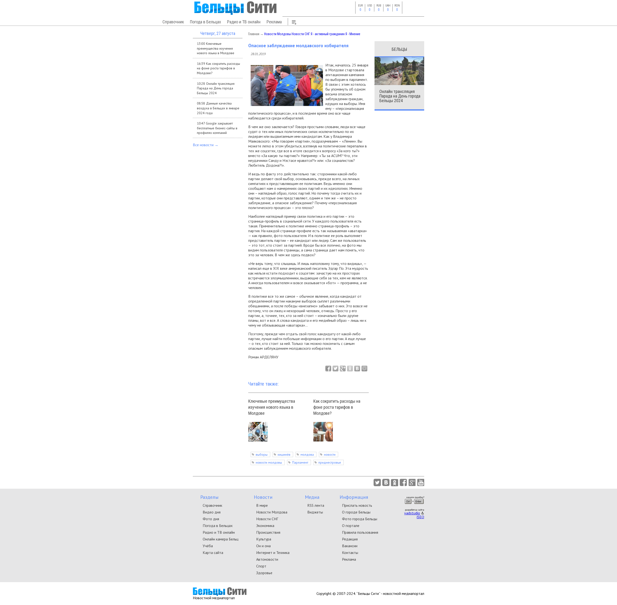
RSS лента (315, 505)
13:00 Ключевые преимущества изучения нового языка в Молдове (215, 48)
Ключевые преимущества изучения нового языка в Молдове (271, 407)
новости (329, 454)
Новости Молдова (271, 512)
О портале (350, 525)
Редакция (350, 539)
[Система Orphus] (414, 505)
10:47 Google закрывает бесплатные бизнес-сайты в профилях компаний (217, 128)
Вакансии (349, 545)
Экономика (265, 525)
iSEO (420, 516)
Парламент (300, 462)
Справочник (173, 21)
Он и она (263, 545)
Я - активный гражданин (328, 34)
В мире (262, 505)
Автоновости (267, 559)
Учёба (208, 545)
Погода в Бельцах (205, 21)
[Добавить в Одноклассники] (350, 368)
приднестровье (329, 462)
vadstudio (412, 513)
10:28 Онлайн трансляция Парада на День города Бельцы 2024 (216, 88)
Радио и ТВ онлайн (244, 21)
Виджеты (315, 512)
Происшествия (268, 532)
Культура (263, 539)
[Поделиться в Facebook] (328, 368)
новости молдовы (269, 462)
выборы (262, 454)
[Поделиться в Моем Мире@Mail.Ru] (364, 368)
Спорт (261, 566)
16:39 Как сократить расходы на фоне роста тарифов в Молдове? (218, 68)
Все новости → (205, 145)
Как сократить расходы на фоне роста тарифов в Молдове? (336, 407)
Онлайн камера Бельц (220, 539)
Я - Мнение (352, 34)
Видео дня (212, 512)
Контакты (350, 552)
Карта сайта (213, 552)
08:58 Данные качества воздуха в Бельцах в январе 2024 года (218, 108)
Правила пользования (360, 532)
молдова (307, 454)
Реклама (274, 21)
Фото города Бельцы (359, 518)
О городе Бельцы (356, 512)
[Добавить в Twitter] (335, 368)
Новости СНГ (301, 34)
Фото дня (211, 518)
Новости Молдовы (277, 34)
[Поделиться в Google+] (343, 368)
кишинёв (284, 454)
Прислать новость (357, 505)
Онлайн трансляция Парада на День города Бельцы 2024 (399, 96)
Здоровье (264, 572)
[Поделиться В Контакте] (357, 368)
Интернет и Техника (272, 552)
